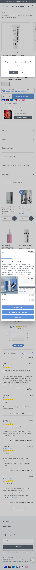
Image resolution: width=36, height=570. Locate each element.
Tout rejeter (18, 317)
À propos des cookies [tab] (27, 256)
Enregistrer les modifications (18, 312)
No (22, 72)
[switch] (31, 295)
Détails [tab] (16, 256)
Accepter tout (18, 307)
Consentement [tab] (6, 256)
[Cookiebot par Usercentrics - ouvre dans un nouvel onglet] (26, 252)
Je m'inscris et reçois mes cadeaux (26, 287)
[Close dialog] (34, 277)
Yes (13, 72)
